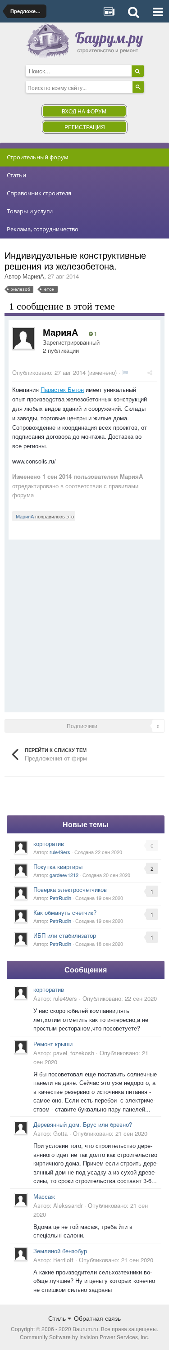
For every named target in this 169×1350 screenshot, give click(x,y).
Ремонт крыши (53, 1044)
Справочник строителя (39, 193)
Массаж (44, 1196)
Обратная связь (97, 1318)
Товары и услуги (30, 211)
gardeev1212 (64, 874)
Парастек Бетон (62, 389)
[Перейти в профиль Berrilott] (20, 1254)
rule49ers (60, 851)
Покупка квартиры (57, 866)
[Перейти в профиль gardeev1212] (20, 870)
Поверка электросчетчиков (70, 889)
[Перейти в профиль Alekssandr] (20, 1199)
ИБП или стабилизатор (64, 935)
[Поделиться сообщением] (149, 372)
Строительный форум (38, 157)
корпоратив (48, 843)
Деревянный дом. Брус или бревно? (82, 1124)
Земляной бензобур (60, 1250)
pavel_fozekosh (73, 1052)
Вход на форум (84, 111)
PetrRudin (60, 897)
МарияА (33, 276)
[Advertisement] (84, 624)
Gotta (60, 1133)
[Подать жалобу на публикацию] (125, 372)
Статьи (16, 175)
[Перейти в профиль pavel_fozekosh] (20, 1047)
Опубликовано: (49, 372)
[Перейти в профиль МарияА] (23, 338)
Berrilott (63, 1260)
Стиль (58, 1318)
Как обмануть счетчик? (64, 912)
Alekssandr (67, 1205)
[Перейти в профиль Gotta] (20, 1127)
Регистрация (84, 126)
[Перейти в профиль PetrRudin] (20, 893)
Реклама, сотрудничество (42, 229)
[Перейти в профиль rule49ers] (20, 847)
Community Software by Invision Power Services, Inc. (84, 1337)
